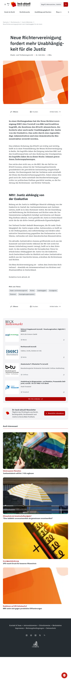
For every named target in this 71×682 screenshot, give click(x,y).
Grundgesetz (53, 290)
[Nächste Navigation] (68, 12)
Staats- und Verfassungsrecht (18, 290)
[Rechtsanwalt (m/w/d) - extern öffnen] (64, 357)
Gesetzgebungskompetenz (26, 294)
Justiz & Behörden (27, 22)
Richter (32, 290)
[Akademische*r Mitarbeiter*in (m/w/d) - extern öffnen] (64, 375)
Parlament (13, 294)
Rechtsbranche (15, 22)
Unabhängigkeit (41, 290)
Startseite (6, 22)
